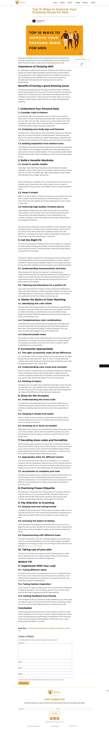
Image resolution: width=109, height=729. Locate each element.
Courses (70, 2)
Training (77, 2)
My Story (85, 2)
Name (20, 661)
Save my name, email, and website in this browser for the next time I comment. (42, 679)
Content (62, 2)
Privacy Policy (54, 726)
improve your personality (33, 546)
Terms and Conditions (33, 726)
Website (20, 673)
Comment (21, 643)
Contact (93, 2)
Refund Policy (73, 726)
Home (55, 2)
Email (20, 667)
